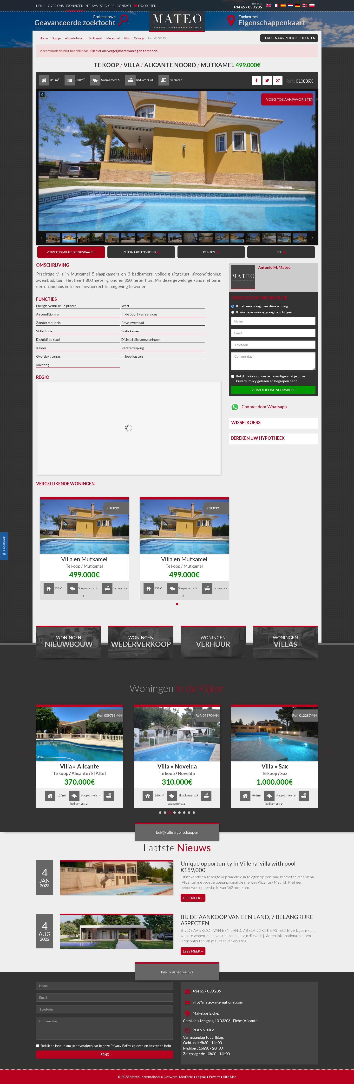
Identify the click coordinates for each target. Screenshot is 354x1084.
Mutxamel (95, 38)
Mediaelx (186, 1077)
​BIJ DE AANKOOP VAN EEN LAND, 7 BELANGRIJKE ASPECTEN (247, 919)
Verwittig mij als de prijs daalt (70, 252)
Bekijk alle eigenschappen (177, 832)
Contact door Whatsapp (264, 406)
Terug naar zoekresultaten (289, 38)
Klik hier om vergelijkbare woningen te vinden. (123, 51)
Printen (209, 252)
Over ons (56, 6)
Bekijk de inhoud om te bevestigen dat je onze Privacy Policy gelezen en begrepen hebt (106, 1046)
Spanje (56, 38)
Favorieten (147, 6)
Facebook (4, 543)
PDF (279, 252)
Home (41, 6)
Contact (124, 6)
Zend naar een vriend (139, 252)
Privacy (214, 1077)
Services (107, 6)
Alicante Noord (75, 38)
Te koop (139, 38)
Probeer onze (75, 20)
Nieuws (92, 6)
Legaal (201, 1077)
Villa (127, 38)
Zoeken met (271, 20)
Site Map (229, 1077)
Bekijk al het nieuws (177, 972)
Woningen (74, 6)
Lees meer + (193, 898)
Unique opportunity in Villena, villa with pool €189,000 (238, 866)
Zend (104, 1054)
